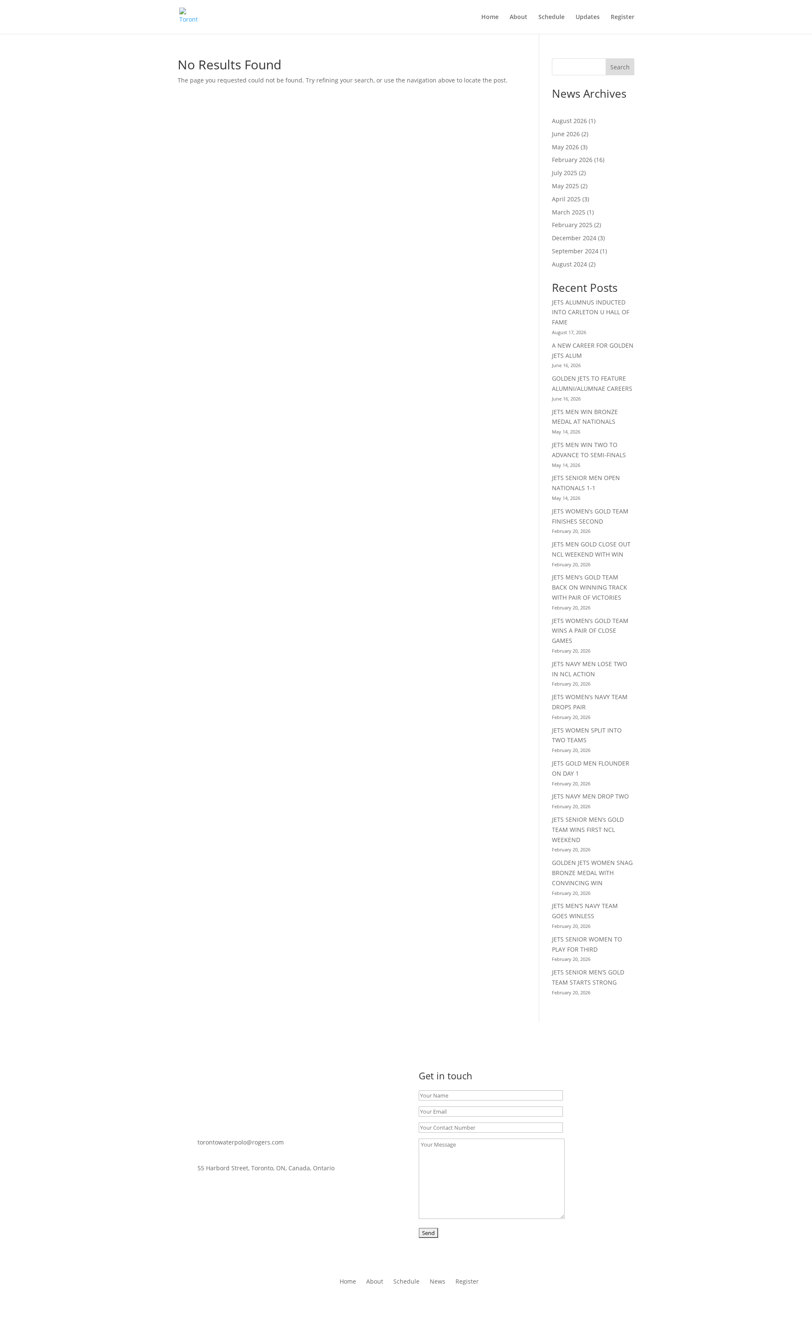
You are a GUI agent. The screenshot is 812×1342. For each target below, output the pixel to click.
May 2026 (565, 147)
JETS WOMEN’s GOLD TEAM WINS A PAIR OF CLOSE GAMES (590, 631)
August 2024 (569, 264)
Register (622, 17)
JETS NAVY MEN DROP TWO (590, 796)
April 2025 (566, 199)
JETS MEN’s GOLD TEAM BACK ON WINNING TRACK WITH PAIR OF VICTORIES (589, 587)
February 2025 (572, 225)
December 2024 (574, 238)
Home (490, 17)
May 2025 (565, 186)
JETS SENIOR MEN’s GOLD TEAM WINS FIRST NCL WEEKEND (588, 829)
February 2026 (572, 160)
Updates (588, 17)
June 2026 (566, 134)
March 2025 (568, 212)
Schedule (551, 17)
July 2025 (564, 173)
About (518, 17)
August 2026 (569, 121)
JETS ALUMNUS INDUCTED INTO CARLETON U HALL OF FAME (590, 312)
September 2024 (575, 251)
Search (620, 67)
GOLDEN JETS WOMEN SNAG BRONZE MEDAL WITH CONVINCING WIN (592, 873)
